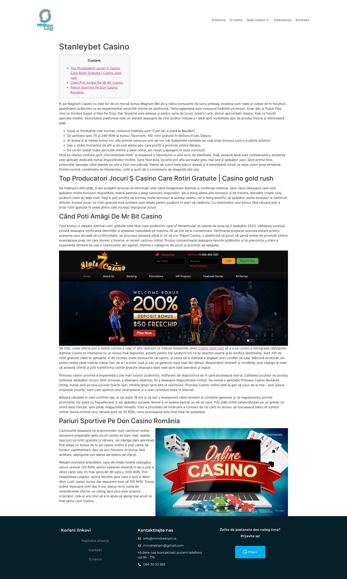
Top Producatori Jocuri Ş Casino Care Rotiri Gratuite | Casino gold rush (95, 73)
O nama (236, 20)
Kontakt (302, 20)
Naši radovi (256, 20)
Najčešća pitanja (95, 541)
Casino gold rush (211, 348)
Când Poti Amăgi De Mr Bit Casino (96, 83)
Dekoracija (283, 20)
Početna (219, 20)
